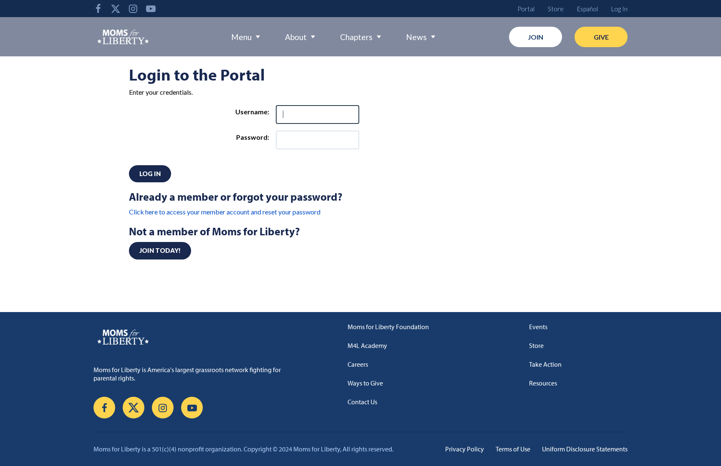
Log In (619, 9)
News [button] (416, 37)
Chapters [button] (356, 37)
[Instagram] (133, 8)
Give (601, 37)
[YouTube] (150, 8)
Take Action (545, 364)
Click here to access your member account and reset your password (224, 212)
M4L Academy (367, 345)
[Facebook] (98, 8)
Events (538, 326)
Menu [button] (241, 37)
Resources (543, 383)
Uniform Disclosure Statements (585, 449)
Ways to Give (365, 383)
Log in (150, 173)
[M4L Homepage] (123, 36)
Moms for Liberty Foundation (388, 326)
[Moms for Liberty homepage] (195, 336)
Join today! (160, 250)
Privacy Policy (464, 449)
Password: (252, 137)
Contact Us (362, 402)
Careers (358, 364)
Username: (252, 112)
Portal (525, 9)
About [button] (296, 37)
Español (587, 9)
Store (556, 9)
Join (535, 37)
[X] (115, 8)
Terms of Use (513, 449)
